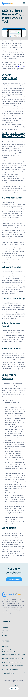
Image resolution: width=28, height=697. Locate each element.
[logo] (7, 2)
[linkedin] (17, 685)
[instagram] (12, 685)
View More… (5, 616)
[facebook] (10, 685)
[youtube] (15, 685)
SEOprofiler (20, 66)
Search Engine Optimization (8, 25)
